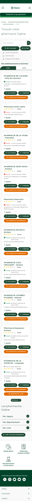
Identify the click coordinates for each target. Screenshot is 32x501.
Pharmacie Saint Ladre (14, 107)
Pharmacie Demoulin (14, 199)
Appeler (8, 89)
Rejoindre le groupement (16, 14)
